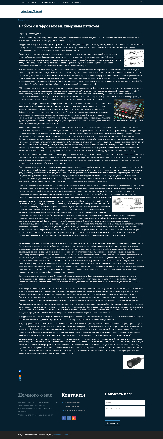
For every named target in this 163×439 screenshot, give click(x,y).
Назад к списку (23, 20)
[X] (20, 374)
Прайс (31, 11)
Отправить (112, 423)
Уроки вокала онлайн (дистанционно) (67, 11)
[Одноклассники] (20, 376)
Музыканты (92, 11)
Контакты (133, 11)
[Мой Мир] (20, 378)
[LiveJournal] (20, 380)
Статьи (104, 11)
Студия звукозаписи (16, 11)
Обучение (41, 11)
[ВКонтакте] (20, 371)
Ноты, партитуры (118, 11)
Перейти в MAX (49, 2)
